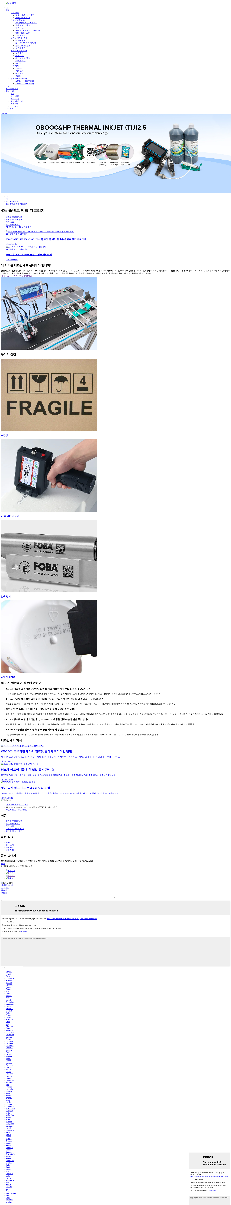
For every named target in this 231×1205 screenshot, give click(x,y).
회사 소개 (10, 91)
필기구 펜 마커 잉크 (19, 38)
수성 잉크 (19, 28)
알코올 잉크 (20, 48)
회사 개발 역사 (17, 101)
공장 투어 (15, 99)
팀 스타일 (15, 96)
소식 (8, 86)
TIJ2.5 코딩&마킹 (18, 20)
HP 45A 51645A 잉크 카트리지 (28, 30)
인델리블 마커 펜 (22, 18)
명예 (12, 94)
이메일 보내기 (7, 885)
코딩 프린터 (20, 35)
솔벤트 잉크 (20, 61)
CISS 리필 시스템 (22, 33)
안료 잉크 (19, 56)
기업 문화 (15, 104)
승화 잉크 (19, 73)
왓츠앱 (4, 890)
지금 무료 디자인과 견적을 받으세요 (16, 276)
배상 (3, 864)
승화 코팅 (19, 71)
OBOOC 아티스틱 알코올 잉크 (19, 227)
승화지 (18, 76)
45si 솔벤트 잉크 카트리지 (26, 23)
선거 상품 (15, 13)
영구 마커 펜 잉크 (22, 46)
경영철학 (14, 106)
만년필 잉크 (20, 40)
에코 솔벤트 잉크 (22, 58)
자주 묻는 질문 (12, 89)
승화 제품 (15, 66)
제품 (8, 10)
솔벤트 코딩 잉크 (22, 25)
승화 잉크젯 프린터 (19, 78)
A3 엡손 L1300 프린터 (24, 84)
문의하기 (9, 109)
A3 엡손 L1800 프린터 (24, 81)
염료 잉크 (19, 53)
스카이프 (5, 888)
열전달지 (19, 68)
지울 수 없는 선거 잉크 (25, 15)
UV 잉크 (19, 63)
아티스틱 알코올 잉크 (15, 829)
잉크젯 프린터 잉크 (19, 51)
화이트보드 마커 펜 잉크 (25, 43)
